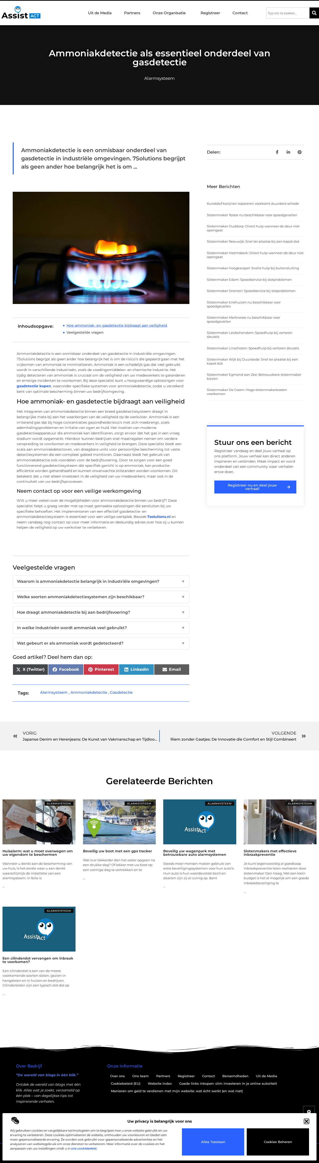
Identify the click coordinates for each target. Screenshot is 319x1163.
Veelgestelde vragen (85, 332)
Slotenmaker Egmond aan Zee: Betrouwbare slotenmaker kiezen (254, 377)
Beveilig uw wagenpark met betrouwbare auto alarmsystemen (194, 853)
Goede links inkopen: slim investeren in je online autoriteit (228, 1083)
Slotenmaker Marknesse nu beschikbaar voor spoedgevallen (243, 319)
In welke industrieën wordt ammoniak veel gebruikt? (101, 627)
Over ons (117, 1076)
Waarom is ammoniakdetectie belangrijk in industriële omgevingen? (101, 581)
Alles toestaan (213, 1142)
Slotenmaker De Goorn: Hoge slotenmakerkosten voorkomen (247, 392)
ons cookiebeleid (83, 1148)
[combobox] (288, 12)
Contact (240, 12)
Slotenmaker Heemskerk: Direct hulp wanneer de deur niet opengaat (255, 255)
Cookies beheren (278, 1142)
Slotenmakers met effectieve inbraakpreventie (270, 853)
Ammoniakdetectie (89, 692)
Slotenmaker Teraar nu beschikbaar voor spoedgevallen (252, 215)
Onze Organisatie (169, 12)
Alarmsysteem (159, 78)
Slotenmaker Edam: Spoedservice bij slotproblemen (249, 280)
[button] (306, 1121)
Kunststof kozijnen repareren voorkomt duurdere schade (253, 203)
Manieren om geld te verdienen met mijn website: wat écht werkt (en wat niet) (177, 1091)
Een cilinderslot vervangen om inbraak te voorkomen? (37, 960)
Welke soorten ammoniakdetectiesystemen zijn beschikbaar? (101, 596)
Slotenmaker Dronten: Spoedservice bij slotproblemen (251, 291)
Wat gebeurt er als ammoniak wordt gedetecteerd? (101, 643)
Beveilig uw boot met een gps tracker (117, 851)
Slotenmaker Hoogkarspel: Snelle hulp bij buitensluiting (253, 268)
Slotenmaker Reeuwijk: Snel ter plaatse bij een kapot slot (253, 241)
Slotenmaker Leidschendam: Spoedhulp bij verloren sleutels (249, 335)
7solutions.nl (158, 516)
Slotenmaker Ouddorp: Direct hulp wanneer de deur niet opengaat (253, 228)
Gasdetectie (121, 692)
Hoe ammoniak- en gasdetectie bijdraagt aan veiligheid (117, 325)
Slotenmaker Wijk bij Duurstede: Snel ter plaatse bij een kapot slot (252, 361)
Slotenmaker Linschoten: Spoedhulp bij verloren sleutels (253, 348)
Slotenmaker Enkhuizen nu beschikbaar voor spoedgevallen (244, 304)
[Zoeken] (314, 12)
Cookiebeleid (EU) (125, 1083)
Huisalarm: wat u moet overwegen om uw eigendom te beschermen (37, 853)
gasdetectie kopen (34, 386)
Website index (160, 1083)
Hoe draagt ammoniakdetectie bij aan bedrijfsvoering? (101, 612)
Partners (132, 12)
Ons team (140, 1076)
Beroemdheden (235, 1076)
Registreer (210, 12)
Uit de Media (100, 12)
